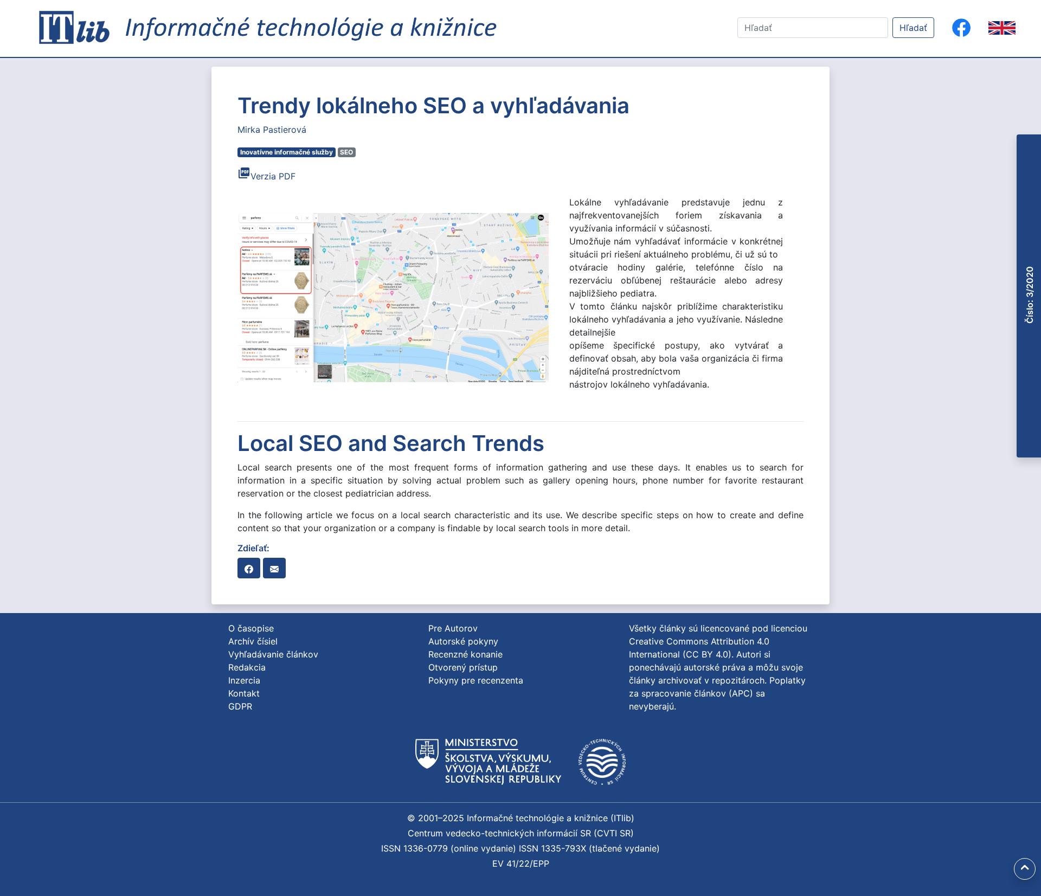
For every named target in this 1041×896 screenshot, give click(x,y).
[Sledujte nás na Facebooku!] (961, 27)
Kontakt (244, 693)
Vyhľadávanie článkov (273, 654)
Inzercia (244, 680)
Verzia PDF (266, 176)
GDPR (240, 706)
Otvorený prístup (463, 667)
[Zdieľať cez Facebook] (248, 568)
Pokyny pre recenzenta (475, 680)
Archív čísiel (253, 641)
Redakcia (247, 667)
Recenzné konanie (465, 654)
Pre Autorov (453, 628)
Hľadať (913, 27)
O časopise (251, 628)
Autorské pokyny (463, 641)
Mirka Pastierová (271, 129)
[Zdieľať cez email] (274, 568)
